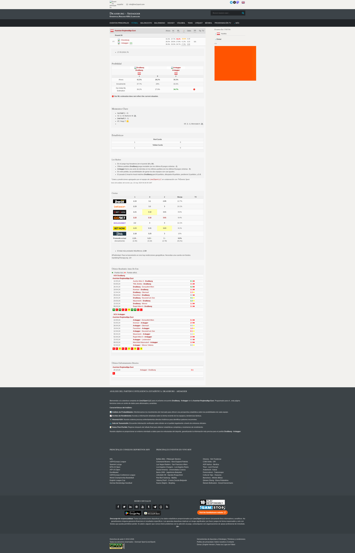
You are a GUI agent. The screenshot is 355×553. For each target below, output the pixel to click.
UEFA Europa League (118, 462)
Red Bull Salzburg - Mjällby (166, 478)
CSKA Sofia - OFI (209, 462)
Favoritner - (141, 295)
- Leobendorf (142, 340)
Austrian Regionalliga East (125, 31)
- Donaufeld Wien (143, 287)
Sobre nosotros (220, 542)
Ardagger (176, 70)
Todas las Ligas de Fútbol (225, 545)
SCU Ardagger (119, 314)
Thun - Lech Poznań (210, 467)
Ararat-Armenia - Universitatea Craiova (171, 470)
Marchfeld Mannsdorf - (145, 342)
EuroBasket (114, 472)
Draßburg (139, 70)
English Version (209, 545)
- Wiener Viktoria (143, 345)
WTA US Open (115, 467)
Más (237, 23)
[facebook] (118, 506)
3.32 (149, 218)
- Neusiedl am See (144, 298)
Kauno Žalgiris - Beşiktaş (165, 483)
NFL (111, 459)
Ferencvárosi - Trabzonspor (213, 472)
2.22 (135, 218)
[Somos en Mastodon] (237, 2)
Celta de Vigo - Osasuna (212, 475)
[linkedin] (130, 506)
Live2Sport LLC (156, 179)
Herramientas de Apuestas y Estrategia (211, 539)
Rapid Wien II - (142, 306)
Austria (223, 34)
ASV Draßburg (119, 276)
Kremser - (140, 290)
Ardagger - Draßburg (148, 370)
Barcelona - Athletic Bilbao (213, 478)
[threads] (160, 506)
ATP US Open (115, 470)
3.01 (164, 218)
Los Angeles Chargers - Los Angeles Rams (172, 467)
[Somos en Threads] (234, 2)
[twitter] (124, 506)
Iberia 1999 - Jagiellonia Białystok (169, 472)
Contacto (230, 542)
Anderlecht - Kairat (210, 470)
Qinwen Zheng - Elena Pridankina (215, 480)
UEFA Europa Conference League (122, 475)
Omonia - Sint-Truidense (212, 459)
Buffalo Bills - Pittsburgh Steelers (168, 459)
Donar (199, 545)
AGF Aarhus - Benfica (211, 464)
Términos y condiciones (236, 539)
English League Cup (117, 480)
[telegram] (154, 506)
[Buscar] (243, 13)
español (120, 4)
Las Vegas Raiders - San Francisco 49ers (171, 464)
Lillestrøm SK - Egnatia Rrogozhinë (169, 475)
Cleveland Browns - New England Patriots (172, 462)
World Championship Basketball (122, 478)
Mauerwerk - (141, 301)
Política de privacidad (205, 542)
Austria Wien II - (143, 281)
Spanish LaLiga (116, 464)
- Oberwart (141, 292)
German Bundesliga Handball (121, 483)
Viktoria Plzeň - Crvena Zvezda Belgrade (171, 480)
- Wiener (140, 304)
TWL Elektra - (142, 284)
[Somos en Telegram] (231, 2)
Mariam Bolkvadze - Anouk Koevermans (218, 483)
